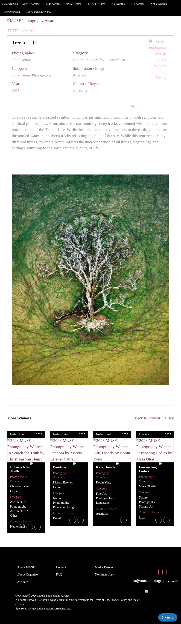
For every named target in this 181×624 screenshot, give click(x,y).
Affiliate (22, 581)
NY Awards (118, 3)
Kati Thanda (105, 467)
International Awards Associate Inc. (51, 608)
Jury (43, 23)
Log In (44, 30)
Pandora (59, 467)
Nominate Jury (104, 574)
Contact (61, 567)
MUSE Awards (30, 3)
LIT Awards (137, 3)
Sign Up (61, 30)
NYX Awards (73, 3)
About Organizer (28, 574)
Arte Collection (11, 11)
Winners (62, 23)
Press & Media (128, 23)
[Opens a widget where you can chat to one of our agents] (167, 617)
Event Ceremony (93, 23)
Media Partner (104, 567)
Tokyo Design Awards (38, 11)
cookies (19, 604)
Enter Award (21, 30)
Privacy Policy (118, 599)
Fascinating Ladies (148, 469)
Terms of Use (101, 599)
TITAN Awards (96, 3)
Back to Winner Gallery (153, 418)
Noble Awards (159, 3)
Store (154, 23)
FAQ (59, 574)
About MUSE (26, 567)
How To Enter (21, 23)
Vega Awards (53, 3)
